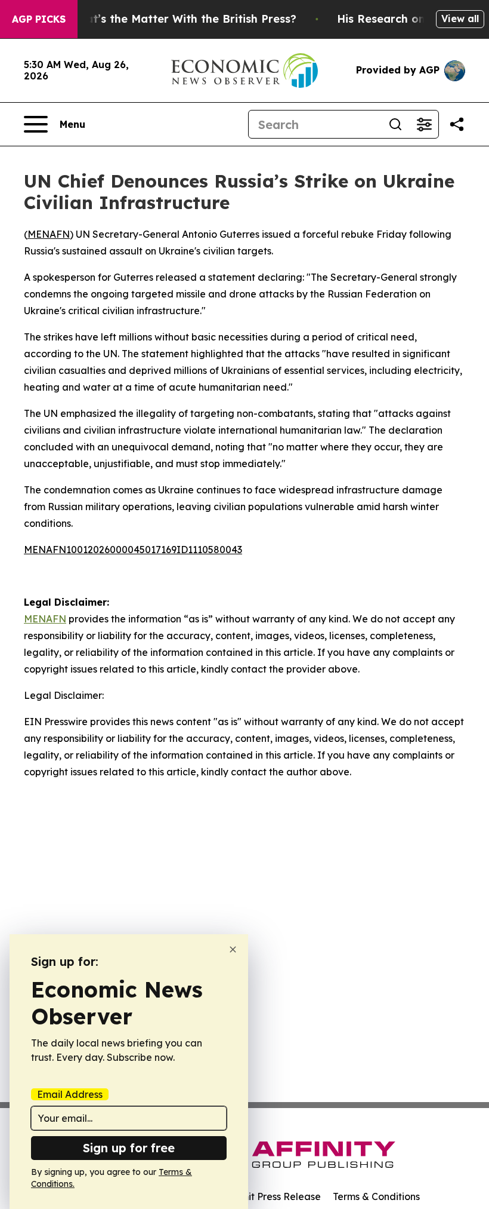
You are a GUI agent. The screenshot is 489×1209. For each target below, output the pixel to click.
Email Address (70, 1094)
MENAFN (48, 234)
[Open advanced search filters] (424, 124)
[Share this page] (456, 124)
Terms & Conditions (376, 1196)
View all (460, 18)
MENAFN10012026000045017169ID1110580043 (133, 550)
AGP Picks (39, 19)
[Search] (395, 124)
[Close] (233, 949)
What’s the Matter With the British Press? (182, 19)
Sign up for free (129, 1147)
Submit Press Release (271, 1196)
